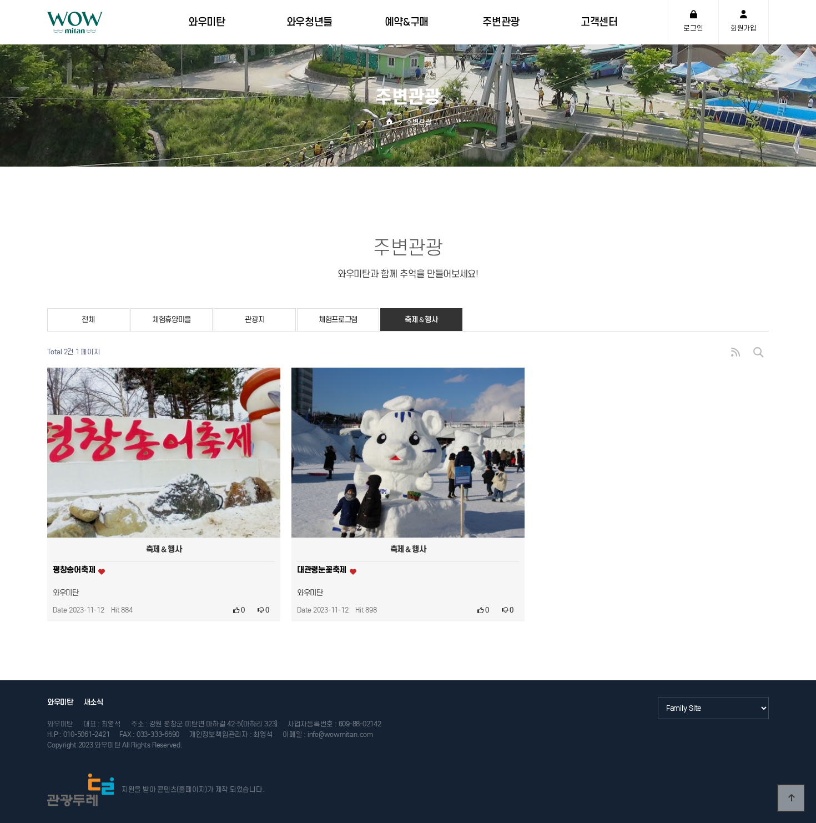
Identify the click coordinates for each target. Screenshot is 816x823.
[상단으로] (791, 798)
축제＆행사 (421, 319)
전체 (88, 319)
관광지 (254, 319)
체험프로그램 (338, 319)
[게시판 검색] (758, 352)
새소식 (93, 702)
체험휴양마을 (171, 319)
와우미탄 (60, 702)
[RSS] (736, 352)
